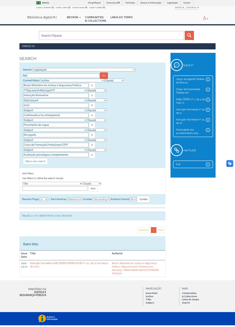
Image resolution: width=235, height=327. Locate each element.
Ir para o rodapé (96, 7)
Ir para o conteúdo (44, 7)
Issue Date (152, 293)
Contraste (191, 7)
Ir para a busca (79, 7)
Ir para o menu (63, 7)
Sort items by (58, 199)
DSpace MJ (28, 46)
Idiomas (178, 7)
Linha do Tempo (121, 17)
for (24, 75)
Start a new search (35, 161)
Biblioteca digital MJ (42, 17)
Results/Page (30, 199)
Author (149, 296)
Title (148, 299)
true (178, 164)
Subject (150, 302)
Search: (27, 69)
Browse (73, 17)
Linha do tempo (190, 299)
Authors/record (120, 199)
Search (186, 302)
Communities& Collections (95, 19)
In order (87, 199)
